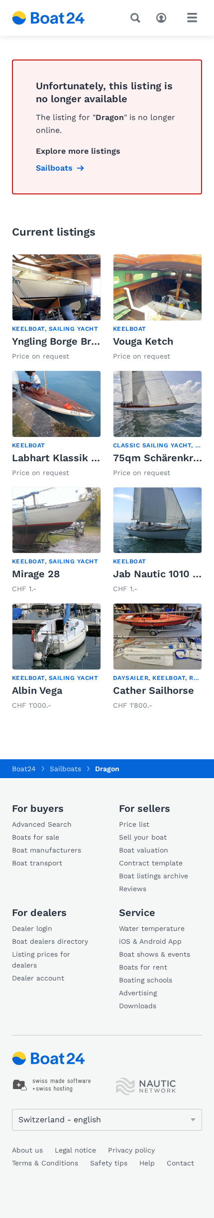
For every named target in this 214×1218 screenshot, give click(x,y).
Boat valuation (143, 850)
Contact (180, 1163)
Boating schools (145, 980)
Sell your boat (143, 837)
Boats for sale (35, 837)
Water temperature (152, 928)
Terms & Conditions (45, 1163)
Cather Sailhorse (153, 690)
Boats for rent (143, 967)
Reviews (132, 889)
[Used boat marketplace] (48, 18)
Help (147, 1163)
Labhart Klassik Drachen (71, 458)
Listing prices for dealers (41, 959)
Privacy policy (131, 1150)
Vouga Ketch (143, 341)
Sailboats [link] (54, 168)
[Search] (137, 18)
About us (27, 1150)
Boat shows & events (154, 954)
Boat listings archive (153, 876)
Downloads (137, 1006)
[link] (56, 308)
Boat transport (37, 863)
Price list (134, 824)
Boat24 (24, 769)
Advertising (138, 993)
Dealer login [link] (32, 928)
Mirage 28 (36, 574)
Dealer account (38, 978)
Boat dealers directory (50, 941)
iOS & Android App (150, 941)
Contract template (151, 863)
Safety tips (108, 1163)
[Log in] (163, 17)
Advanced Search (42, 824)
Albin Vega (37, 690)
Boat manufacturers (46, 850)
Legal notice (75, 1150)
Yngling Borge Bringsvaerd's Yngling (98, 341)
